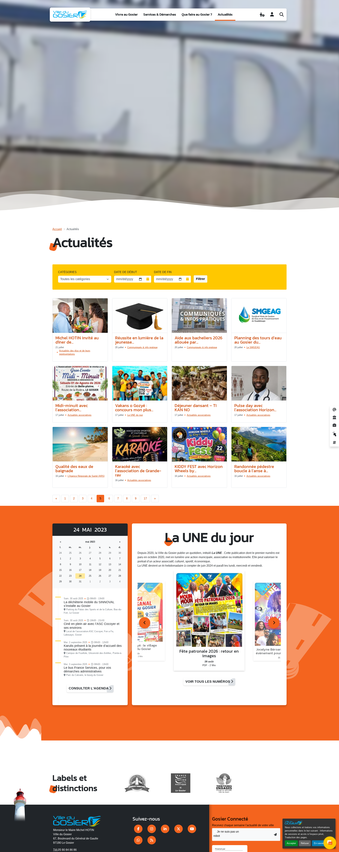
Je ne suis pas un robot (226, 833)
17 (145, 498)
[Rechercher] (282, 14)
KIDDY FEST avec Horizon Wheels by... (199, 468)
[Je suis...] (262, 14)
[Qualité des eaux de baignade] (80, 444)
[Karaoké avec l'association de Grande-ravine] (139, 444)
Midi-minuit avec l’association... (71, 407)
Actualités (225, 14)
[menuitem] (126, 14)
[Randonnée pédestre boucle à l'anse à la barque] (259, 444)
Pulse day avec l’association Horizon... (255, 407)
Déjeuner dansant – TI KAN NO (196, 407)
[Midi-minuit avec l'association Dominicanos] (80, 383)
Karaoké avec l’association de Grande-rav (138, 470)
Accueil (57, 229)
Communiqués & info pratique (142, 347)
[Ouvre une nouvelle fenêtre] (138, 829)
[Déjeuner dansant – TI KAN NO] (199, 383)
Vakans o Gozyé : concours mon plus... (134, 407)
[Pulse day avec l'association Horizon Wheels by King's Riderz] (259, 383)
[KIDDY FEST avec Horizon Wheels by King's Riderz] (199, 444)
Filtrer (200, 279)
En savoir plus (321, 843)
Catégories (67, 272)
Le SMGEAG (253, 347)
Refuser (305, 843)
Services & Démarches (159, 14)
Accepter (291, 843)
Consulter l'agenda (89, 688)
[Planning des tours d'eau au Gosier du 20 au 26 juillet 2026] (259, 315)
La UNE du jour (135, 415)
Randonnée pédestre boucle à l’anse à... (254, 468)
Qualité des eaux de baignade (74, 468)
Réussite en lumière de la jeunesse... (139, 340)
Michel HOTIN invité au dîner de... (77, 340)
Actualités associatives (79, 415)
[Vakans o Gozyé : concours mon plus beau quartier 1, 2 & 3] (139, 383)
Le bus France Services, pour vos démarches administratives (87, 669)
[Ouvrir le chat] (329, 842)
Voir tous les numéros (208, 681)
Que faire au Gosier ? (197, 14)
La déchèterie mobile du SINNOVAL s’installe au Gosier (89, 604)
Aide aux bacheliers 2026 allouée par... (198, 340)
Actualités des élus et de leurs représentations (74, 352)
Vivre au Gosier (126, 14)
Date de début (125, 272)
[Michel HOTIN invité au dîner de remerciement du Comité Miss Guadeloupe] (80, 315)
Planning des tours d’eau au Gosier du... (258, 340)
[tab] (144, 622)
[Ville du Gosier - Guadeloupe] (77, 820)
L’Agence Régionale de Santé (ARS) (86, 476)
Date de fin (163, 272)
